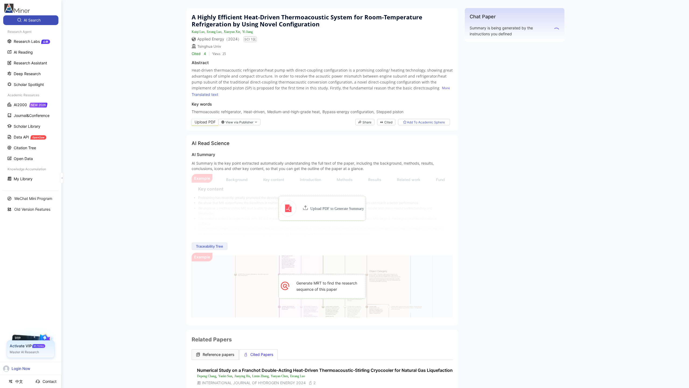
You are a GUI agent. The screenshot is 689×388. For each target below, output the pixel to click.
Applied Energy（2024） (219, 39)
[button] (322, 208)
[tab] (215, 355)
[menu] (30, 100)
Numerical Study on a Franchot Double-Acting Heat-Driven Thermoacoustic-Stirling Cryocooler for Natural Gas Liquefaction (325, 370)
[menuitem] (30, 20)
